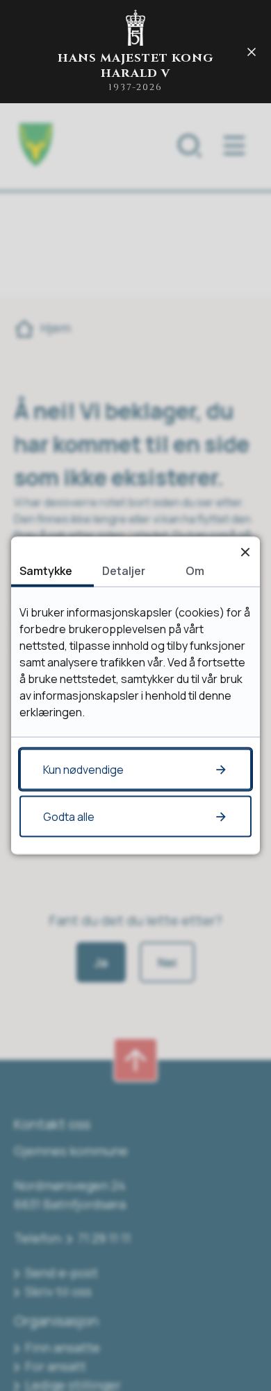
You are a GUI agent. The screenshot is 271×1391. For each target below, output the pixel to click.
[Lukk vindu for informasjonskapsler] (244, 551)
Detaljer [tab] (123, 570)
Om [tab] (195, 570)
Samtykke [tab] (45, 570)
